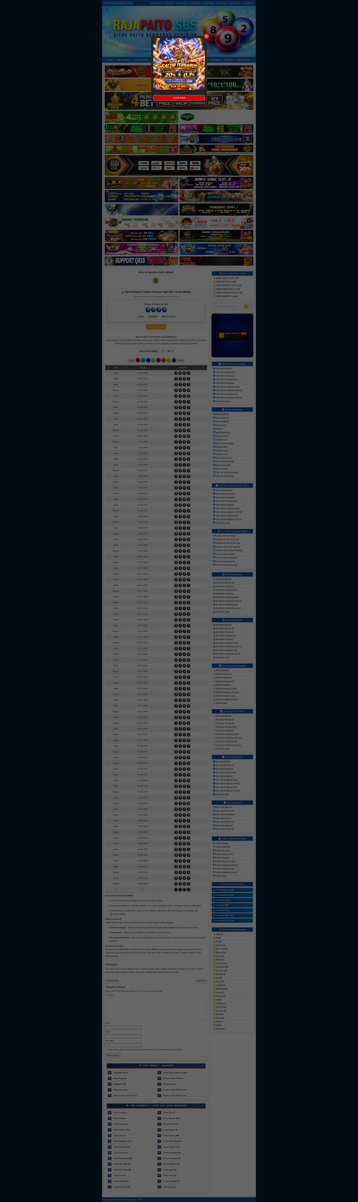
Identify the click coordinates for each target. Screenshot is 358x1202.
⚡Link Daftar (179, 98)
